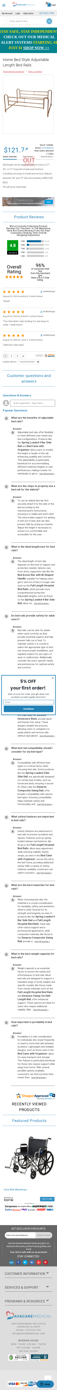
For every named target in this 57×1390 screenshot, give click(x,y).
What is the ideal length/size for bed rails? (33, 548)
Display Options (9, 362)
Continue (28, 708)
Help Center (28, 13)
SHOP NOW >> (36, 48)
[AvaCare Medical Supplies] (24, 4)
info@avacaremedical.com (28, 1333)
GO (49, 21)
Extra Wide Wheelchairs (15, 1189)
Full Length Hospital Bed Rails (35, 992)
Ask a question (35, 71)
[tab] (11, 156)
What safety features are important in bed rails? (32, 818)
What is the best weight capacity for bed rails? (32, 955)
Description (28, 156)
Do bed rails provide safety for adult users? (33, 617)
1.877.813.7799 (46, 13)
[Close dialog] (53, 678)
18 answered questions (13, 71)
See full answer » (47, 474)
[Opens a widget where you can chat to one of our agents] (45, 1384)
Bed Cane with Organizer (32, 1053)
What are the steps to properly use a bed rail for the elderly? (33, 488)
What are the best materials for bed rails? (32, 887)
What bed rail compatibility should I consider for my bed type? (31, 750)
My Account (7, 13)
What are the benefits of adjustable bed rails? (32, 419)
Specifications (47, 156)
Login (18, 13)
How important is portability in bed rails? (31, 1024)
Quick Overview (10, 156)
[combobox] (29, 21)
